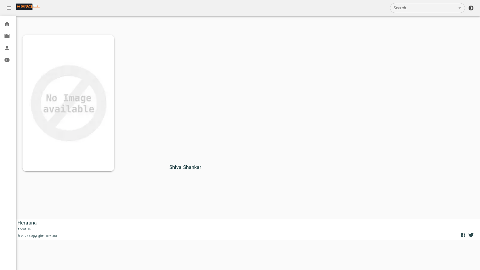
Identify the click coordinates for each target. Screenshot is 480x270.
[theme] (471, 8)
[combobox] (427, 8)
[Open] (459, 8)
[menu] (9, 8)
